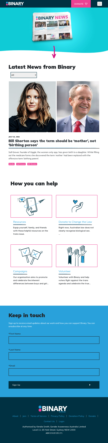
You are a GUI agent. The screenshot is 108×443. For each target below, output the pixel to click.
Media (11, 164)
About (15, 416)
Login (61, 421)
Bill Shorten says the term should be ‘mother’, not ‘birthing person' (52, 143)
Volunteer (65, 271)
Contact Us (49, 421)
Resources (19, 221)
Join (24, 416)
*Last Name (14, 349)
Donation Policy (76, 416)
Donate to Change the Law (75, 221)
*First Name (15, 333)
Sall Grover (21, 164)
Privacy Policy (58, 416)
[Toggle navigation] (99, 4)
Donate (92, 416)
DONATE (78, 4)
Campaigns (20, 271)
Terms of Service (38, 416)
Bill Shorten (32, 164)
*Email (12, 365)
